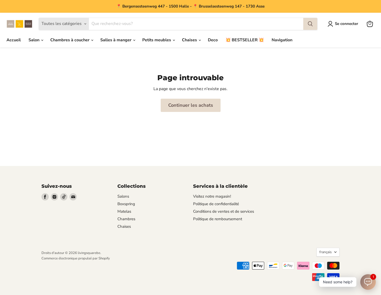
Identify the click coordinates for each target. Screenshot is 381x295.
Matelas (124, 211)
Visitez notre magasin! (212, 196)
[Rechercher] (310, 24)
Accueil (13, 40)
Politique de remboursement (217, 219)
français (325, 252)
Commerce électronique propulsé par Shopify (75, 258)
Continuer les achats (190, 105)
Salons (123, 196)
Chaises (190, 40)
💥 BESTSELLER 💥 (244, 40)
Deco (213, 40)
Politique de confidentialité (216, 203)
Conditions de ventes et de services (223, 211)
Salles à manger (116, 40)
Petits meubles (157, 40)
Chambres (126, 219)
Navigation (282, 40)
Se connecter (346, 23)
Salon (34, 40)
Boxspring (126, 203)
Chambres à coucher (70, 40)
